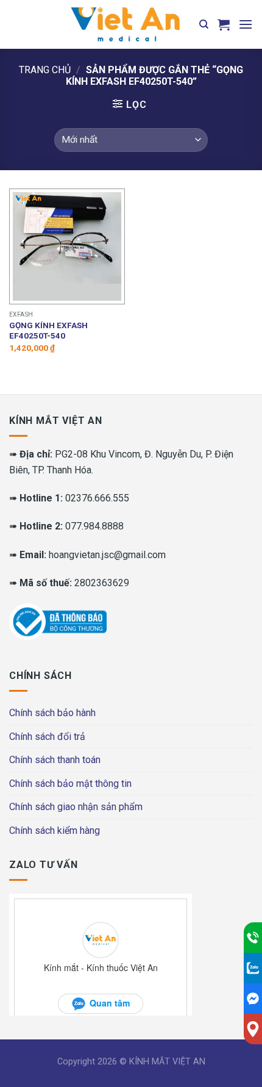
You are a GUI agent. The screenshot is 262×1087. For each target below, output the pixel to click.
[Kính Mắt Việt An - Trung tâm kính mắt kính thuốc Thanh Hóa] (125, 24)
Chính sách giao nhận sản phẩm (76, 807)
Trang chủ (45, 70)
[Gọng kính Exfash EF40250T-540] (67, 246)
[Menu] (245, 24)
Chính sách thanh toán (55, 760)
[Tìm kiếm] (203, 24)
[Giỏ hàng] (224, 24)
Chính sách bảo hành (52, 713)
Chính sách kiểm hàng (54, 830)
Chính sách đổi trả (47, 736)
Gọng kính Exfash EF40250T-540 (48, 330)
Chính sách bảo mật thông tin (70, 783)
